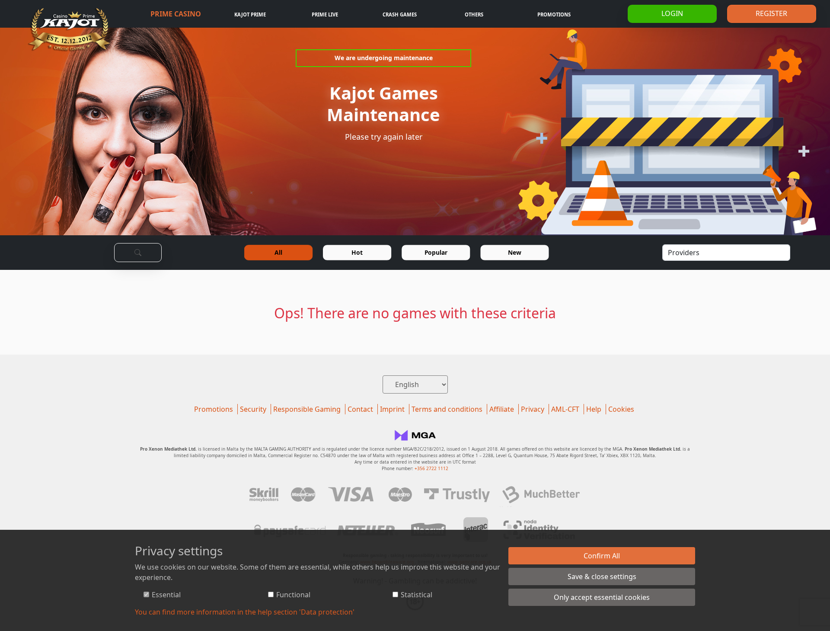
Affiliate (501, 409)
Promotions (554, 14)
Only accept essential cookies (602, 597)
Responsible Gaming (307, 409)
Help (593, 409)
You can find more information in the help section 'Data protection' (244, 612)
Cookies (621, 409)
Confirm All (602, 556)
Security (253, 409)
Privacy (532, 409)
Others (474, 14)
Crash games (400, 14)
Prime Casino (175, 14)
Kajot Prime (250, 14)
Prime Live (325, 14)
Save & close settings (602, 576)
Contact (360, 409)
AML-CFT (565, 409)
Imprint (392, 409)
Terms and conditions (447, 409)
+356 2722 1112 (431, 468)
